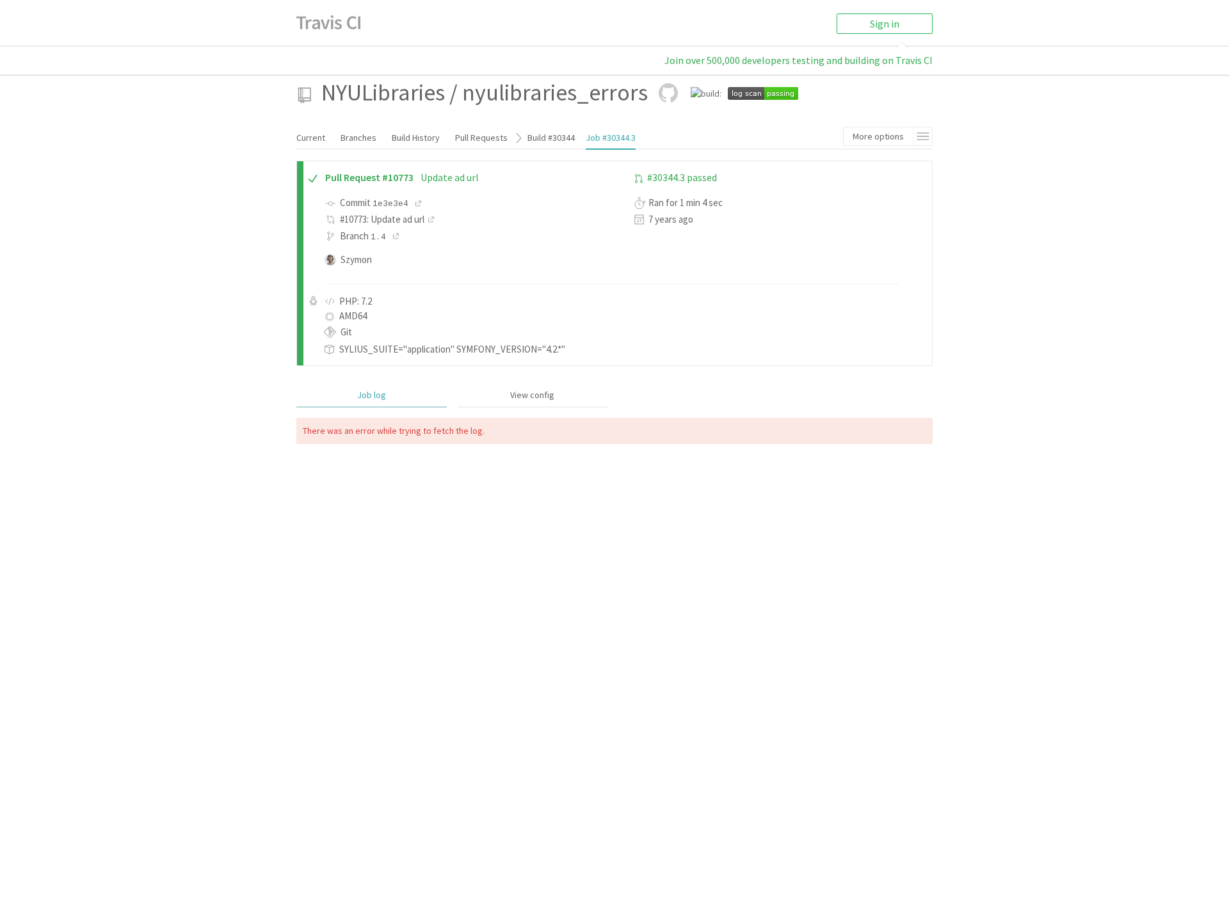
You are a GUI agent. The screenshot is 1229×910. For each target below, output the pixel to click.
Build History (416, 137)
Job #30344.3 (611, 137)
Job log (371, 395)
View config (532, 395)
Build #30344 (551, 137)
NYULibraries (383, 92)
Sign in (884, 23)
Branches (358, 137)
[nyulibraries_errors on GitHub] (668, 92)
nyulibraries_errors (555, 92)
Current (310, 137)
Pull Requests (481, 137)
